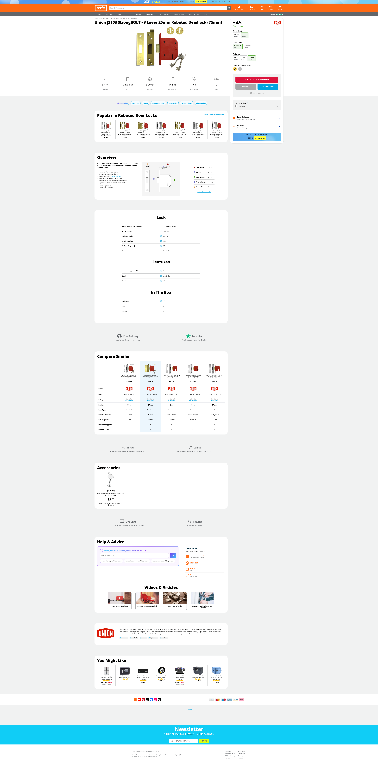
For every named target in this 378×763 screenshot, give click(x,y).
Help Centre (241, 751)
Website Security (230, 756)
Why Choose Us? (230, 754)
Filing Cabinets (164, 14)
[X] (147, 699)
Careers (227, 758)
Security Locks (104, 18)
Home (96, 18)
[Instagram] (155, 699)
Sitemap (167, 755)
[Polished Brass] (235, 69)
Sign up (204, 740)
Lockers (109, 14)
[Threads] (159, 699)
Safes (99, 14)
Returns (240, 758)
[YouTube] (139, 699)
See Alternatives (268, 87)
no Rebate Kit (116, 176)
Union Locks (124, 629)
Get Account (183, 755)
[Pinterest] (143, 699)
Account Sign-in (174, 755)
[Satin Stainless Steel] (240, 69)
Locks (119, 14)
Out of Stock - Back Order (257, 79)
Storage (194, 14)
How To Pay (241, 754)
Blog (205, 14)
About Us (228, 751)
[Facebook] (151, 699)
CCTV (127, 14)
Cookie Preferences (137, 755)
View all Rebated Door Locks (213, 114)
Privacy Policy (159, 755)
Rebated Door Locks (116, 18)
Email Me (245, 87)
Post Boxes (149, 14)
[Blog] (135, 699)
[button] (204, 192)
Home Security (179, 14)
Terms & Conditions (149, 755)
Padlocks (138, 14)
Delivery (240, 756)
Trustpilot (188, 709)
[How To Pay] (227, 702)
